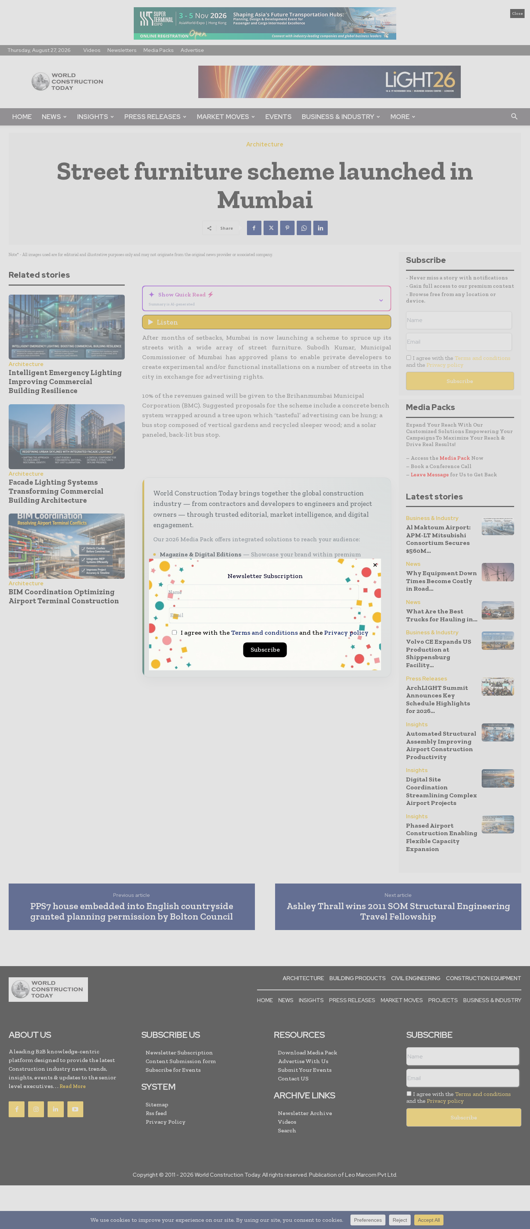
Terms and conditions (264, 633)
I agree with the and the (273, 633)
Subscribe (265, 650)
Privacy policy (346, 633)
